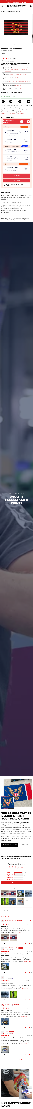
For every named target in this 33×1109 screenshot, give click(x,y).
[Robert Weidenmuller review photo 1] (5, 967)
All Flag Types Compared (19, 77)
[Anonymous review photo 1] (5, 994)
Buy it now (16, 180)
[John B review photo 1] (5, 1049)
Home (3, 11)
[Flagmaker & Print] (16, 6)
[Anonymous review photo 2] (13, 994)
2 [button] (14, 1059)
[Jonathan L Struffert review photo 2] (13, 937)
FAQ (21, 88)
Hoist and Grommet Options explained (19, 81)
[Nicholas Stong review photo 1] (5, 1021)
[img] (5, 924)
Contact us (18, 85)
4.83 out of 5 (20, 867)
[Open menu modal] (2, 5)
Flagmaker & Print (6, 50)
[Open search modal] (27, 5)
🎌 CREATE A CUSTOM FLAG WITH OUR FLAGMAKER (13, 185)
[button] (5, 58)
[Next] (30, 1)
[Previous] (2, 1)
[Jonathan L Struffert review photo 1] (5, 937)
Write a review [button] (16, 883)
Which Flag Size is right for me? (17, 74)
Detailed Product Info (9, 61)
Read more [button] (17, 932)
